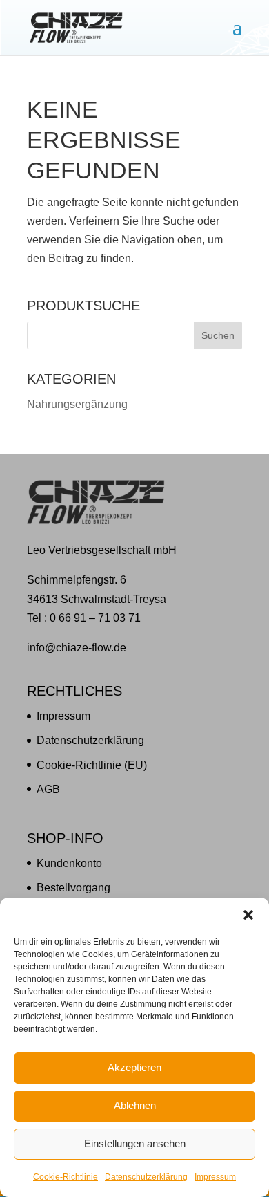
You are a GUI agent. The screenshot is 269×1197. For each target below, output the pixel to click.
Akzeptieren (134, 1067)
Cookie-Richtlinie (65, 1177)
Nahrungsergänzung (77, 404)
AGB (48, 789)
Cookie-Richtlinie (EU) (92, 765)
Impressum (215, 1177)
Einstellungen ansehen (135, 1143)
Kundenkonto (69, 863)
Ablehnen (135, 1105)
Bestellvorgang (73, 887)
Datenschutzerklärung (146, 1177)
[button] (248, 915)
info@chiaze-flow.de (76, 647)
